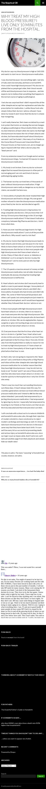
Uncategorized (7, 12)
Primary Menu (43, 3)
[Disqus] (23, 521)
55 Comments (19, 33)
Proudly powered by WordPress (11, 786)
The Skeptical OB (9, 3)
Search (3, 774)
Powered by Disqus (8, 752)
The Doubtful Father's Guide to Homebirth (17, 710)
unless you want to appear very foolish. (17, 739)
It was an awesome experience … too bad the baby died (22, 469)
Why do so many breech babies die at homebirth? (20, 478)
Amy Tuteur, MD (7, 33)
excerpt (10, 637)
